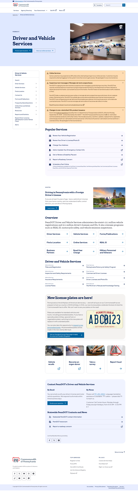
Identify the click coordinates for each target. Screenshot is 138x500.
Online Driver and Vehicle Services (22, 106)
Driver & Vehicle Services (21, 74)
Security (122, 486)
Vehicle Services (20, 87)
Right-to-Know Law (105, 467)
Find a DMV (73, 464)
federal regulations (62, 113)
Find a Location (19, 91)
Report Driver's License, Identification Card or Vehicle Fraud (24, 119)
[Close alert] (123, 73)
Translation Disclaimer (112, 486)
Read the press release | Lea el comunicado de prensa (65, 105)
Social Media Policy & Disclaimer (117, 488)
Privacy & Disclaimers (100, 486)
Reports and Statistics (22, 114)
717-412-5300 (99, 394)
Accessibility (90, 486)
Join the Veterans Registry (78, 470)
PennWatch (102, 464)
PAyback (73, 473)
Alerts (17, 125)
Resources (18, 110)
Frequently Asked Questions (24, 103)
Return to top (119, 452)
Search (17, 80)
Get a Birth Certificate (76, 467)
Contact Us (18, 95)
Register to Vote (75, 460)
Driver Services (19, 83)
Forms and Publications (22, 99)
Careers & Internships (105, 460)
